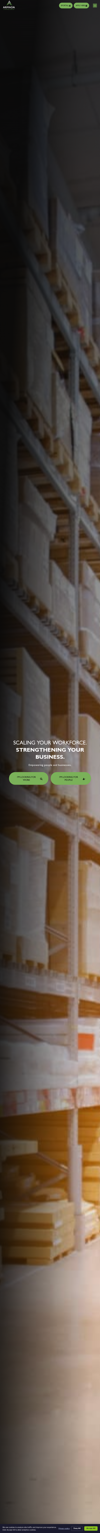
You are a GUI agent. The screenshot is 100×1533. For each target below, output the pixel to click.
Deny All (77, 1528)
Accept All (90, 1528)
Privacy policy (64, 1528)
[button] (95, 6)
